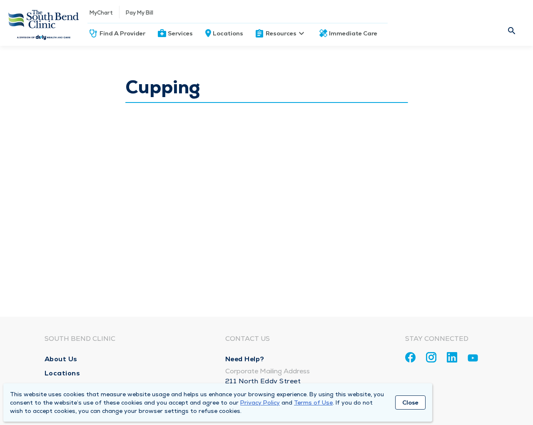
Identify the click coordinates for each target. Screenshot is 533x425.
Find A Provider (122, 33)
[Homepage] (43, 23)
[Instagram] (431, 357)
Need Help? (244, 359)
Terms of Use (313, 402)
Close (410, 402)
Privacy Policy (260, 402)
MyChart (101, 12)
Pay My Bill (139, 12)
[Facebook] (410, 357)
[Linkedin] (452, 357)
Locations (228, 33)
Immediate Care (353, 33)
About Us (61, 359)
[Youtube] (473, 359)
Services (180, 33)
